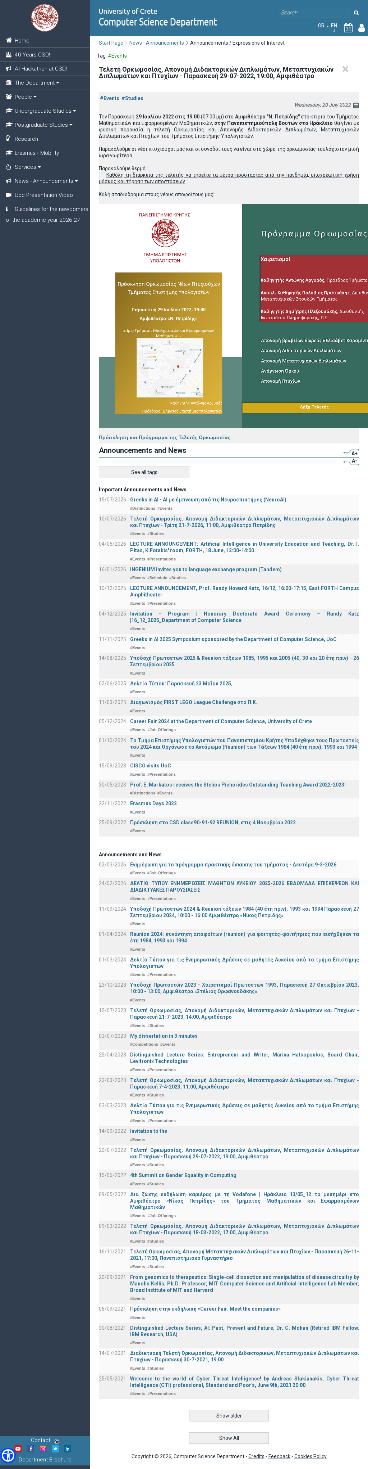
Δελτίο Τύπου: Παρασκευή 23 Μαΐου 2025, (181, 683)
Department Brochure (45, 1459)
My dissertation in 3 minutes (164, 1036)
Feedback (279, 1456)
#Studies (132, 98)
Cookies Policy (310, 1456)
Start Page (111, 43)
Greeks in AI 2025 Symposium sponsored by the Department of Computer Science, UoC (233, 639)
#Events (109, 98)
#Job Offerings (161, 729)
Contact (40, 1440)
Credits (256, 1456)
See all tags (144, 472)
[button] (8, 1455)
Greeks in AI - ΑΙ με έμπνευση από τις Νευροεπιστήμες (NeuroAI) (208, 500)
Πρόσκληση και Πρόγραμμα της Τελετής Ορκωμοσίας (164, 437)
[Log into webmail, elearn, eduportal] (361, 29)
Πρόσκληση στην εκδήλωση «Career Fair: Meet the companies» (205, 1309)
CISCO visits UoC (150, 766)
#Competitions (144, 1044)
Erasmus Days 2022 (153, 803)
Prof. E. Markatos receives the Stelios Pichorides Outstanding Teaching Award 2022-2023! (238, 785)
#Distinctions (142, 508)
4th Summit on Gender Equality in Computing (183, 1175)
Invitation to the (148, 1131)
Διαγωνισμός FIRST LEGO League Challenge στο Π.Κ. (193, 702)
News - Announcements (156, 43)
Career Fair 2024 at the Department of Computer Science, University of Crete (221, 721)
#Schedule (157, 578)
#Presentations (161, 559)
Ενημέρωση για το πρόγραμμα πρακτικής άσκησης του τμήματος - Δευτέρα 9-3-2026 (233, 865)
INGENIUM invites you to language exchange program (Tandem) (206, 569)
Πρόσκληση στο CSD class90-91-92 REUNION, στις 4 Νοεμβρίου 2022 (213, 822)
